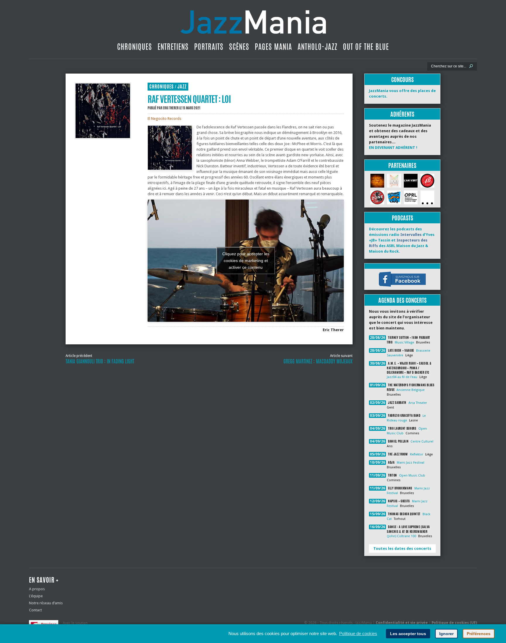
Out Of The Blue (366, 46)
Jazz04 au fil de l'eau (402, 377)
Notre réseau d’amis (46, 603)
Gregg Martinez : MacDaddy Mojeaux (318, 361)
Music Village (404, 342)
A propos (37, 589)
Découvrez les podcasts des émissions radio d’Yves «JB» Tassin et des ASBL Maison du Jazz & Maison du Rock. (402, 240)
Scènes (239, 46)
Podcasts (402, 218)
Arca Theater (417, 403)
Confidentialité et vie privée (402, 623)
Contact (35, 610)
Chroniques (134, 46)
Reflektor (416, 454)
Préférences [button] (478, 633)
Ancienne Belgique (410, 390)
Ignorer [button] (446, 633)
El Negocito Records (164, 118)
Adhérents (402, 114)
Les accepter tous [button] (408, 633)
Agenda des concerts (402, 300)
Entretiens (173, 46)
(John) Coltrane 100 (401, 536)
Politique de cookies (358, 633)
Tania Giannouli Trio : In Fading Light (100, 361)
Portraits (208, 46)
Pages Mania (273, 46)
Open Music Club (412, 475)
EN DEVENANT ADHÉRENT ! (393, 147)
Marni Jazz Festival (410, 463)
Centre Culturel (422, 441)
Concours (402, 79)
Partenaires (402, 165)
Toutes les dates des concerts (402, 548)
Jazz (182, 86)
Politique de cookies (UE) (454, 623)
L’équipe (36, 596)
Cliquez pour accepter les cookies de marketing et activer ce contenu (245, 260)
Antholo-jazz (317, 46)
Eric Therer (171, 107)
